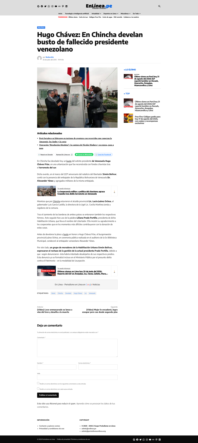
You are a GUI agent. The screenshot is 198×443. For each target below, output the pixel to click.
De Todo (136, 13)
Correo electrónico (84, 363)
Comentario (41, 337)
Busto (53, 293)
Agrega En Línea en (63, 154)
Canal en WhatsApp (85, 154)
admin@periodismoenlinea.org (94, 431)
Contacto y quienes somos (49, 426)
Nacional (137, 74)
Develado (68, 293)
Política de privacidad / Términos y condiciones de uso (73, 439)
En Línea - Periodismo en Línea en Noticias (77, 284)
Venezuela (92, 293)
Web (38, 373)
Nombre (40, 363)
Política (41, 27)
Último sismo (73, 17)
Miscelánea (125, 13)
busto (68, 161)
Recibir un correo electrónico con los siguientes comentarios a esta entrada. (63, 384)
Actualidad (95, 13)
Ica (85, 293)
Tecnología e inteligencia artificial (77, 13)
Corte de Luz (83, 17)
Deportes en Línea (110, 13)
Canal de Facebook (104, 154)
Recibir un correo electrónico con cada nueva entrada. (56, 389)
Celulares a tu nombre (131, 17)
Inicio (60, 13)
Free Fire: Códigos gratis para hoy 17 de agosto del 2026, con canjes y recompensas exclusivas (147, 119)
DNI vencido (118, 17)
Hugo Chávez (78, 293)
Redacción (50, 57)
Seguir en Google (46, 154)
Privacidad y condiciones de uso (51, 429)
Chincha (56, 201)
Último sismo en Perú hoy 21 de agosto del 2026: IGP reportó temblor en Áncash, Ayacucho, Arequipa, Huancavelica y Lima (146, 80)
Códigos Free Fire (95, 17)
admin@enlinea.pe (89, 429)
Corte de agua (107, 17)
